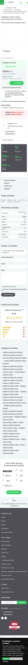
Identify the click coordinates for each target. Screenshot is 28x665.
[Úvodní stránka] (2, 8)
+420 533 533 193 (10, 131)
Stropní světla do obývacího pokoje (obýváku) (15, 11)
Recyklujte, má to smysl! (7, 567)
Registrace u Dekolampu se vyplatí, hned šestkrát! (14, 571)
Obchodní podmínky (6, 545)
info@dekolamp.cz (10, 133)
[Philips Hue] (7, 486)
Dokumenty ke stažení (7, 532)
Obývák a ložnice (8, 9)
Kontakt (3, 517)
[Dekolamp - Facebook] (2, 618)
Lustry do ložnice (8, 372)
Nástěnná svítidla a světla (11, 386)
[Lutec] (20, 476)
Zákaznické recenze (6, 575)
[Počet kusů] (4, 83)
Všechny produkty (8, 453)
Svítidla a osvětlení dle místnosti (13, 352)
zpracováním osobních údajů (18, 289)
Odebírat (22, 602)
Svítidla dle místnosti (11, 7)
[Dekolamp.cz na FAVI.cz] (14, 629)
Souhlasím (6, 658)
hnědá (24, 216)
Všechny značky (14, 492)
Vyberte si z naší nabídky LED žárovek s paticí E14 (15, 92)
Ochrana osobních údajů (7, 560)
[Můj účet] (23, 2)
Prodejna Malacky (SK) (7, 592)
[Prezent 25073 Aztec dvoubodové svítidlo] (14, 34)
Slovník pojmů (4, 528)
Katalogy (3, 556)
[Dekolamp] (10, 2)
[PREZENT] (7, 52)
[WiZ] (20, 481)
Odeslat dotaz (8, 294)
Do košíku (18, 83)
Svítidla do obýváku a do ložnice (13, 355)
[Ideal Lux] (7, 476)
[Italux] (7, 481)
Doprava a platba (5, 541)
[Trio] (20, 471)
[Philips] (7, 471)
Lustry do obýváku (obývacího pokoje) (14, 358)
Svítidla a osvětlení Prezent (11, 383)
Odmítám (5, 661)
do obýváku (18, 9)
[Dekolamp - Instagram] (5, 618)
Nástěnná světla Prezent (10, 436)
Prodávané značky (6, 564)
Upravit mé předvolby (16, 658)
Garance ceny (4, 552)
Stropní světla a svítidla (10, 422)
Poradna (3, 524)
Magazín (3, 521)
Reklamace (4, 549)
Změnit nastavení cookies (7, 579)
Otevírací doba (5, 588)
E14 (25, 222)
